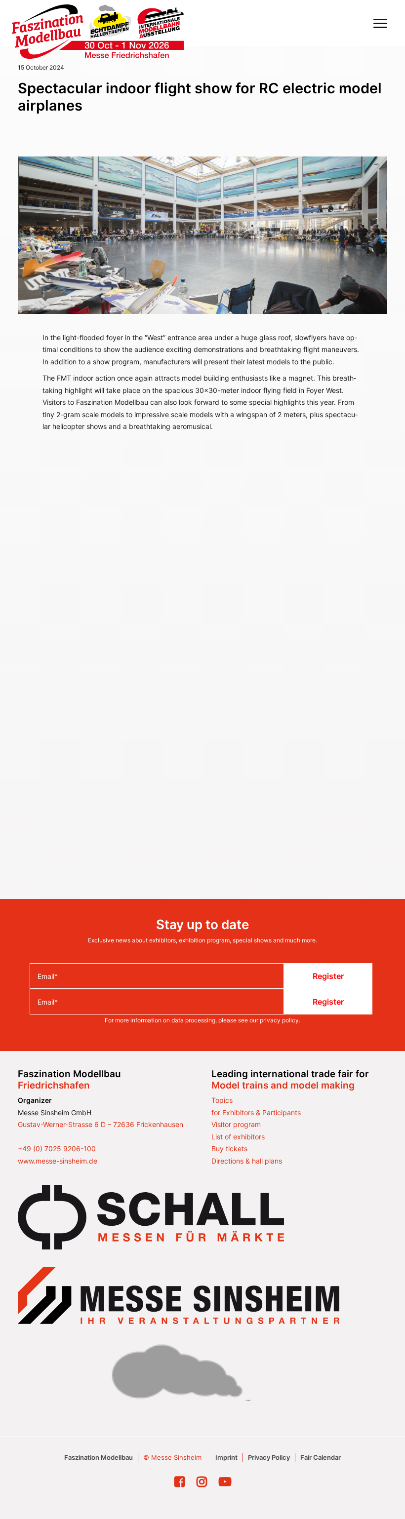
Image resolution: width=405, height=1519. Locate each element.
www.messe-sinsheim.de (57, 1161)
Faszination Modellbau (98, 1457)
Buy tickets (229, 1148)
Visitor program (236, 1124)
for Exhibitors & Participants (256, 1112)
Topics (222, 1100)
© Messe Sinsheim (172, 1457)
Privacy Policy (269, 1457)
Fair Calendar (320, 1457)
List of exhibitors (238, 1136)
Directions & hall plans (246, 1161)
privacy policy (279, 1020)
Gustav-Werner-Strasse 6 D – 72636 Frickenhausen (100, 1124)
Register (328, 976)
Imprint (226, 1457)
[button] (380, 23)
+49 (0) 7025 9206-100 (57, 1148)
